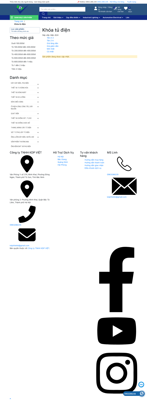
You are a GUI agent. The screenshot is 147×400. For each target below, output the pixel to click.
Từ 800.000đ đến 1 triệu (21, 61)
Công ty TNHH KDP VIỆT (38, 248)
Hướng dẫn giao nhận (94, 165)
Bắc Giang (62, 159)
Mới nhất (50, 49)
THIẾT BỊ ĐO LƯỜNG (18, 97)
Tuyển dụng (131, 2)
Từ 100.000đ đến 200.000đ (23, 47)
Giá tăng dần (52, 43)
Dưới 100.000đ (17, 43)
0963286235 (15, 225)
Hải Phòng (62, 165)
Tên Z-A (50, 40)
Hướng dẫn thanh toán (94, 162)
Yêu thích (130, 11)
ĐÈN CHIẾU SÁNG (17, 102)
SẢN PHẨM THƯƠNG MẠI (20, 142)
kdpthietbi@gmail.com (19, 245)
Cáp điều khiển (72, 17)
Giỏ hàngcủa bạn (120, 9)
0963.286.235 (102, 2)
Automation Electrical (112, 17)
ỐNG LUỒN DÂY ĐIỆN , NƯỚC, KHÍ (22, 137)
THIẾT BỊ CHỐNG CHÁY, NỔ (20, 123)
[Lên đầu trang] (10, 398)
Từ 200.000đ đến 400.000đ (23, 50)
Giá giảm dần (52, 46)
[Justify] (43, 14)
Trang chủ (46, 17)
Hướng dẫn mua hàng (94, 160)
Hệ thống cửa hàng (117, 2)
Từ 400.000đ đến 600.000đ (23, 54)
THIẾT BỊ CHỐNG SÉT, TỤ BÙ (21, 118)
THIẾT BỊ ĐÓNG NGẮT (18, 92)
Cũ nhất (50, 51)
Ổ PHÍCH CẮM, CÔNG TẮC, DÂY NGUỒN (22, 108)
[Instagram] (116, 396)
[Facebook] (116, 311)
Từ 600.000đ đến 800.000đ (23, 58)
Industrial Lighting (90, 17)
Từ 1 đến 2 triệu (18, 65)
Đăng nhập (102, 7)
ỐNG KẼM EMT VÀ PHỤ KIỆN (21, 146)
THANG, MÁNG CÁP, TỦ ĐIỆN (21, 128)
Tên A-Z (50, 38)
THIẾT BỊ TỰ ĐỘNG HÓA (19, 88)
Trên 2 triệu (16, 69)
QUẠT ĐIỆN (15, 113)
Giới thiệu (57, 17)
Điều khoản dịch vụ (93, 168)
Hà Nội (61, 156)
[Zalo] (116, 348)
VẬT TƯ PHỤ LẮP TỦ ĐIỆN (20, 132)
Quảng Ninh (63, 162)
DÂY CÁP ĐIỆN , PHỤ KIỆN (20, 83)
